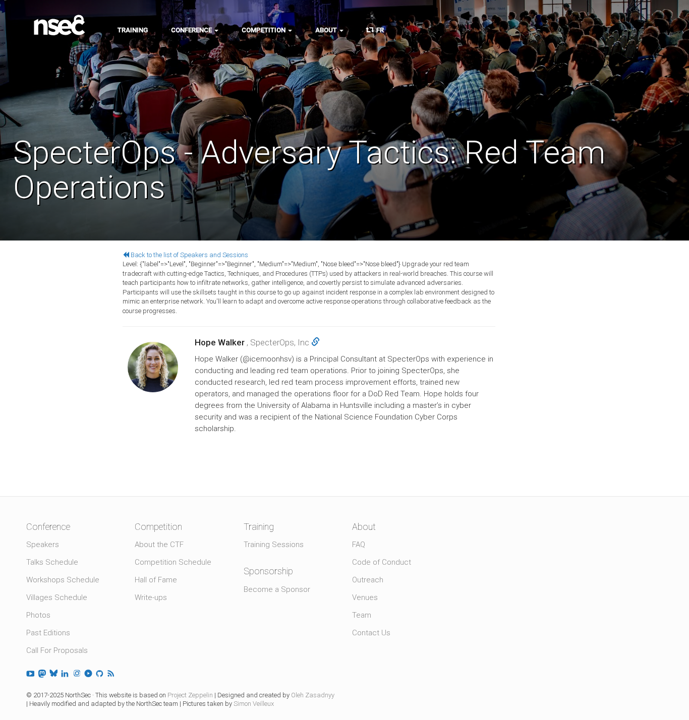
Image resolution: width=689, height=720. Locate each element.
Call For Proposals (57, 650)
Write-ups (151, 597)
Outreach (367, 579)
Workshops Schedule (62, 579)
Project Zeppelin (190, 695)
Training (133, 30)
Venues (365, 597)
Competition (264, 30)
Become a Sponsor (277, 589)
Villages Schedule (56, 597)
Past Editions (48, 632)
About (326, 30)
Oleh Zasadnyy (312, 695)
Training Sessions (274, 544)
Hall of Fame (156, 579)
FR (378, 30)
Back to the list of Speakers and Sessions (188, 255)
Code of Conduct (381, 562)
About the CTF (159, 544)
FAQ (358, 544)
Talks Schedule (52, 562)
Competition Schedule (173, 562)
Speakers (42, 544)
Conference (192, 30)
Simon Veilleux (254, 703)
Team (361, 615)
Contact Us (371, 632)
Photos (38, 615)
